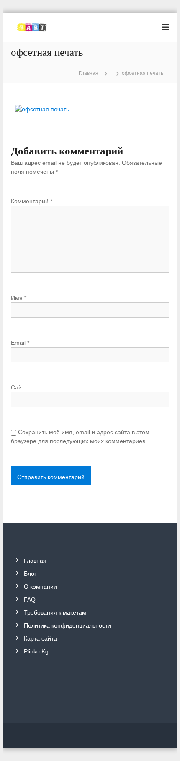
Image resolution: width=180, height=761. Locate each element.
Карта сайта (40, 638)
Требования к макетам (55, 612)
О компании (40, 586)
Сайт (17, 387)
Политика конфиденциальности (67, 625)
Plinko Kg (36, 651)
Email (20, 342)
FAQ (30, 599)
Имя (18, 298)
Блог (30, 573)
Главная (35, 560)
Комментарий (31, 201)
